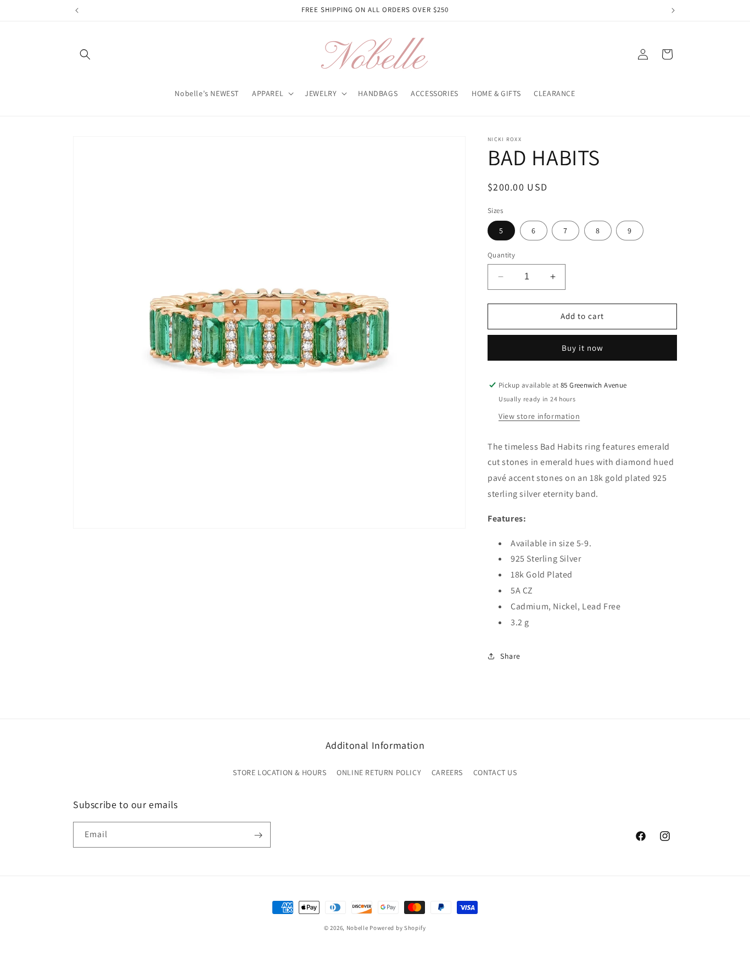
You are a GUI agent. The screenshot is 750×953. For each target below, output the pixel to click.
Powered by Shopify (398, 928)
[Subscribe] (258, 835)
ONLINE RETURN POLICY (379, 772)
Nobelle (357, 928)
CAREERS (447, 772)
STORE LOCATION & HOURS (279, 772)
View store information (539, 416)
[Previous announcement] (77, 10)
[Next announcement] (673, 10)
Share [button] (510, 656)
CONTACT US (495, 772)
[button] (85, 54)
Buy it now (582, 348)
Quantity (501, 255)
